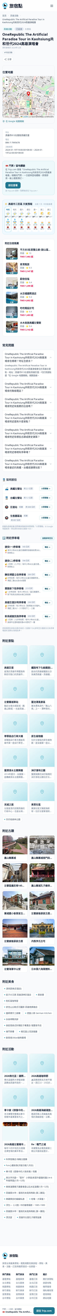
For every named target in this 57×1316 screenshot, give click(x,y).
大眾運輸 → (45, 488)
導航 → (47, 547)
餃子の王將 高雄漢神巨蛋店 (18, 994)
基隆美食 (20, 1279)
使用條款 (47, 1294)
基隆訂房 (33, 1279)
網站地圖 (47, 1298)
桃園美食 (20, 1286)
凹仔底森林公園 (13, 819)
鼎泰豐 (41, 994)
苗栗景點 (6, 1294)
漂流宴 (9, 1217)
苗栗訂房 (33, 1294)
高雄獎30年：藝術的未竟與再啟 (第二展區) (25, 1192)
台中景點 (6, 1298)
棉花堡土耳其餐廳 (29, 1031)
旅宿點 (16, 6)
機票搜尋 (47, 1286)
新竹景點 (6, 1290)
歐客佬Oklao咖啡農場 (16, 1037)
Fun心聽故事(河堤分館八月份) (19, 1165)
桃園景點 (6, 1286)
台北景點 (6, 1282)
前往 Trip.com (44, 1310)
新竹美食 (20, 1290)
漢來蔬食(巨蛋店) (13, 988)
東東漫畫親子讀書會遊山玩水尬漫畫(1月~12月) (27, 1186)
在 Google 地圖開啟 (15, 121)
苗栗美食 (20, 1294)
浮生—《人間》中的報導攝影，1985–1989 (25, 1205)
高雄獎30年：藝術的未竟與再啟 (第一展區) (25, 1211)
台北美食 (20, 1282)
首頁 (4, 15)
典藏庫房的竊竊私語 (15, 1199)
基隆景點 (6, 1279)
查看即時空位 (47, 538)
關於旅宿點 (48, 1279)
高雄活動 (14, 15)
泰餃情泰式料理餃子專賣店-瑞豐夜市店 (24, 1025)
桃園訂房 (33, 1286)
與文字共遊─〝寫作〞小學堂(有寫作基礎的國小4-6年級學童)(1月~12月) (29, 1179)
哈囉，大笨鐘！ (38, 1199)
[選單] (52, 6)
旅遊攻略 (47, 1282)
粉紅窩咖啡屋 (12, 1000)
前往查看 (13, 185)
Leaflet (25, 116)
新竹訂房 (33, 1290)
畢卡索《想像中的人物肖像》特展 (21, 1171)
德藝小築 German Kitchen (39, 1013)
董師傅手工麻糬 (13, 1013)
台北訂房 (33, 1282)
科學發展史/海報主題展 (16, 1159)
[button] (28, 94)
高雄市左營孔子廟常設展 (30, 1217)
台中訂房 (33, 1298)
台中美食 (20, 1298)
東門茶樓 (10, 1031)
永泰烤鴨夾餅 (12, 1019)
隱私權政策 (48, 1290)
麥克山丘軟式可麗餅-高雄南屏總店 (21, 1007)
